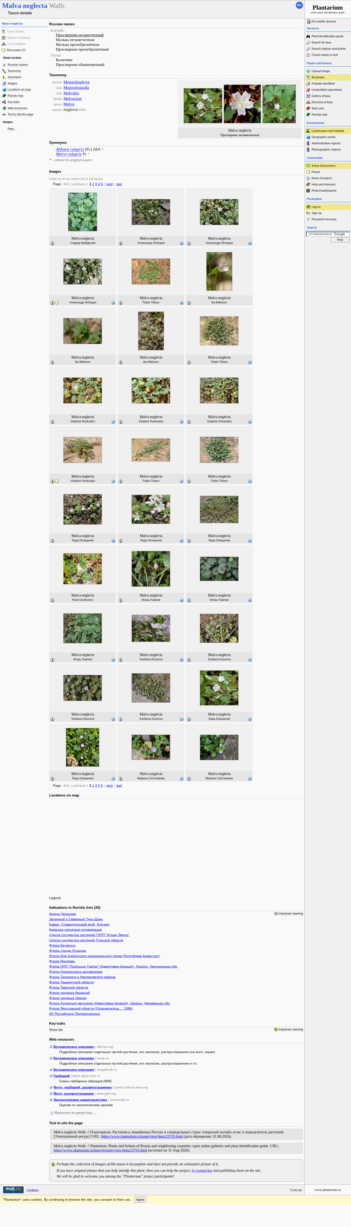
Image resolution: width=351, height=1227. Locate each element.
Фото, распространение (73, 1093)
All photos (318, 77)
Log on (316, 207)
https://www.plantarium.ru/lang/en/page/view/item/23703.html (100, 1150)
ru (299, 5)
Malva (69, 104)
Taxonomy (14, 71)
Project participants (324, 190)
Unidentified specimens (327, 89)
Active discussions (323, 165)
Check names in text (325, 55)
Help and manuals (323, 184)
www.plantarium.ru (328, 1190)
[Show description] (52, 244)
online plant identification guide (327, 9)
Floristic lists (15, 95)
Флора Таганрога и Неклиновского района (82, 977)
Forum (316, 172)
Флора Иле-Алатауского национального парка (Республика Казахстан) (104, 956)
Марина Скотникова (151, 778)
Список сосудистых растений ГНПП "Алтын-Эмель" (89, 935)
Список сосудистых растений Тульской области (86, 940)
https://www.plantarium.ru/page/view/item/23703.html (142, 1136)
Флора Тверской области (68, 987)
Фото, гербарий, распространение (82, 1087)
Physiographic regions (326, 149)
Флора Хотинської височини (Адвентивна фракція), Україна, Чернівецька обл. (109, 1003)
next (109, 184)
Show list (56, 1030)
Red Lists (318, 108)
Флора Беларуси (62, 945)
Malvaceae (73, 98)
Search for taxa (321, 42)
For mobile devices (324, 21)
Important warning (290, 913)
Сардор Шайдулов (82, 243)
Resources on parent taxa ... (75, 1112)
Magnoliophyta (77, 82)
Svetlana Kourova (151, 659)
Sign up (317, 213)
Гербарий (61, 1076)
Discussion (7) (16, 50)
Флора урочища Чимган (68, 998)
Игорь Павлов (151, 600)
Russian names (18, 64)
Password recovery (324, 219)
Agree (140, 1199)
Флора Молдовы (62, 961)
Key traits (14, 102)
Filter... (12, 129)
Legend (55, 898)
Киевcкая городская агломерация (75, 929)
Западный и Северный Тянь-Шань (76, 919)
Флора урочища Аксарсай (69, 993)
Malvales (71, 93)
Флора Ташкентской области (71, 982)
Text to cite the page (20, 114)
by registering (202, 1170)
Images (12, 83)
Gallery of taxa (321, 96)
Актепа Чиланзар (62, 914)
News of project (322, 178)
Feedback (32, 1190)
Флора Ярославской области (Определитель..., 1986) (91, 1008)
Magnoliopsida (76, 87)
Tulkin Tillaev (151, 302)
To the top (296, 1190)
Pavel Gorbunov (82, 600)
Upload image (321, 71)
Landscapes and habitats (328, 131)
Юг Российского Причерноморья (74, 1014)
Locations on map (19, 89)
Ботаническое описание (73, 1047)
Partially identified (323, 83)
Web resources (17, 108)
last (119, 184)
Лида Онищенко (83, 540)
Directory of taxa (322, 102)
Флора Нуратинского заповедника (75, 972)
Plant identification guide (328, 36)
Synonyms (14, 77)
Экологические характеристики (80, 1100)
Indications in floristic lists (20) (74, 907)
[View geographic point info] (181, 243)
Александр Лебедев (151, 243)
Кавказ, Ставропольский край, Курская (79, 924)
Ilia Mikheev (219, 302)
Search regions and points (329, 48)
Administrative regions (326, 143)
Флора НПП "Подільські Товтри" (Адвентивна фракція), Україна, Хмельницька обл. (113, 966)
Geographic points (323, 137)
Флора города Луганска (67, 951)
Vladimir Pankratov (82, 421)
